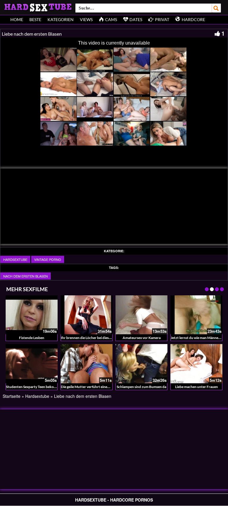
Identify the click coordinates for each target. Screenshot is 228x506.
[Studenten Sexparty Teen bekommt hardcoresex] (32, 363)
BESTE (35, 19)
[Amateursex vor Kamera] (141, 314)
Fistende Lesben (31, 337)
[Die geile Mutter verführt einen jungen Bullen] (87, 363)
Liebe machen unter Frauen (196, 386)
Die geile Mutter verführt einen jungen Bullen (96, 386)
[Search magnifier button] (216, 8)
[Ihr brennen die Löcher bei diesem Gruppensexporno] (87, 314)
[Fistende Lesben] (32, 314)
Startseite (11, 396)
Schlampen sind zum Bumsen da (141, 386)
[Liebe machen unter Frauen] (196, 363)
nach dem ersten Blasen (25, 276)
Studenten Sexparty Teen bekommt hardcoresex (43, 386)
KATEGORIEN (61, 19)
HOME (16, 19)
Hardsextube (15, 259)
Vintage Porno (47, 259)
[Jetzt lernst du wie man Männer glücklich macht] (196, 314)
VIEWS (86, 19)
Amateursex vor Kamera (142, 337)
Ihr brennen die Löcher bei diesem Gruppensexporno (102, 337)
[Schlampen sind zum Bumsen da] (141, 363)
